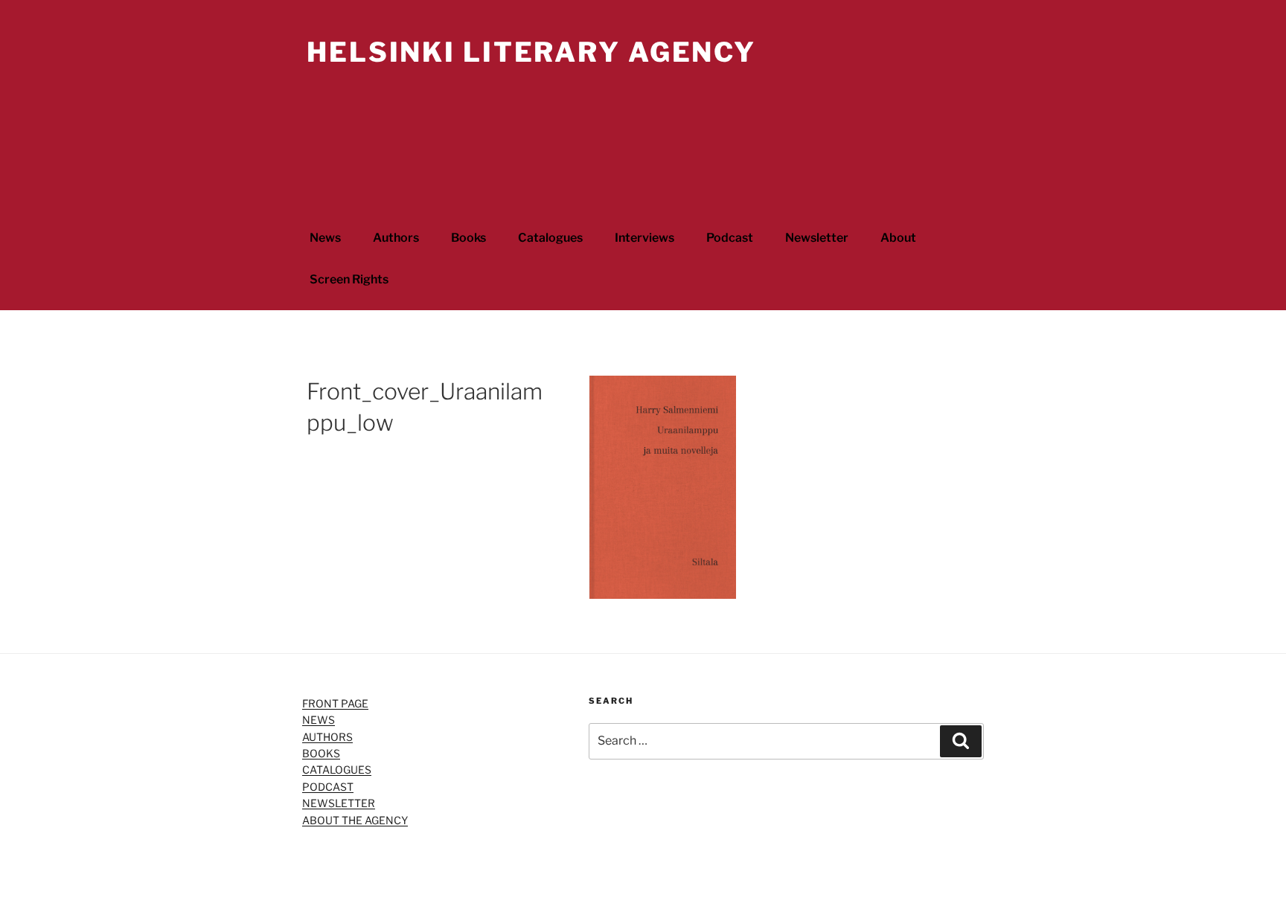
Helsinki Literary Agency (531, 52)
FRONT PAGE (335, 703)
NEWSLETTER (338, 803)
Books (468, 238)
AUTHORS (327, 736)
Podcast (729, 238)
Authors (396, 238)
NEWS (318, 719)
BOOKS (321, 753)
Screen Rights (349, 279)
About (898, 238)
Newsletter (816, 238)
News (325, 238)
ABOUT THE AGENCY (355, 820)
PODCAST (328, 786)
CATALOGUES (336, 769)
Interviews (644, 238)
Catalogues (550, 238)
